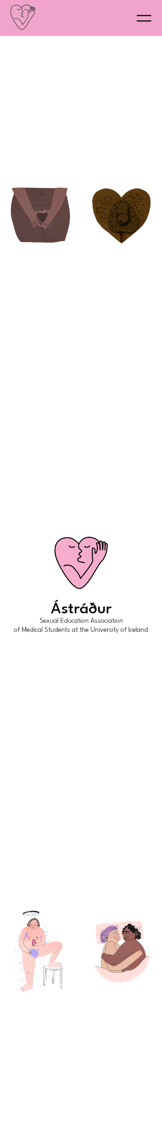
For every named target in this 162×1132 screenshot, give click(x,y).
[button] (144, 18)
